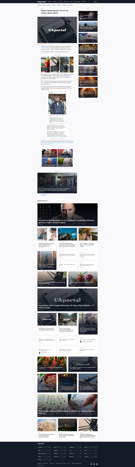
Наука (71, 1)
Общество (55, 1)
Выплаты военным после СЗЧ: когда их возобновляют (87, 350)
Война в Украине (77, 1)
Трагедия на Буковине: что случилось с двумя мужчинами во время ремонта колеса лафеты (88, 435)
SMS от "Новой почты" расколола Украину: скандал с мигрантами (67, 340)
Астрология (60, 1)
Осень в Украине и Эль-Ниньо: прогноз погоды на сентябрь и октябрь (87, 245)
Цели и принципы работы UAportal (61, 463)
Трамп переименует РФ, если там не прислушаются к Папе (45, 350)
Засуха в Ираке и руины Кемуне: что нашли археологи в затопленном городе (46, 435)
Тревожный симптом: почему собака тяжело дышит (67, 265)
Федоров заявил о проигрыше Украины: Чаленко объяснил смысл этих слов (87, 265)
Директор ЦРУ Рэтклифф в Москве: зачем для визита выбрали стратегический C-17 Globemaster (87, 255)
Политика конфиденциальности (77, 463)
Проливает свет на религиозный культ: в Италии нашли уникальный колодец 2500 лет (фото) (47, 340)
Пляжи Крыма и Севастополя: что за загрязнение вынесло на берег (47, 329)
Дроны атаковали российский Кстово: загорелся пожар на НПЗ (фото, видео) (67, 435)
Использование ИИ (40, 465)
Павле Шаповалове (45, 47)
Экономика (49, 1)
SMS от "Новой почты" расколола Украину (87, 339)
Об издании (39, 463)
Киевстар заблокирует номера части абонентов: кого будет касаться (65, 350)
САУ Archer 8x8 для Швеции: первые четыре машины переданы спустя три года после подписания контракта (67, 245)
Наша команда (51, 463)
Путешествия (66, 1)
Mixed (42, 8)
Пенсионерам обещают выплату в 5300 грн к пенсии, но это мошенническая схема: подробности (47, 245)
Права (69, 463)
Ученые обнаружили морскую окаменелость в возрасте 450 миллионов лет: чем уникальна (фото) (67, 255)
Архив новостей (45, 463)
